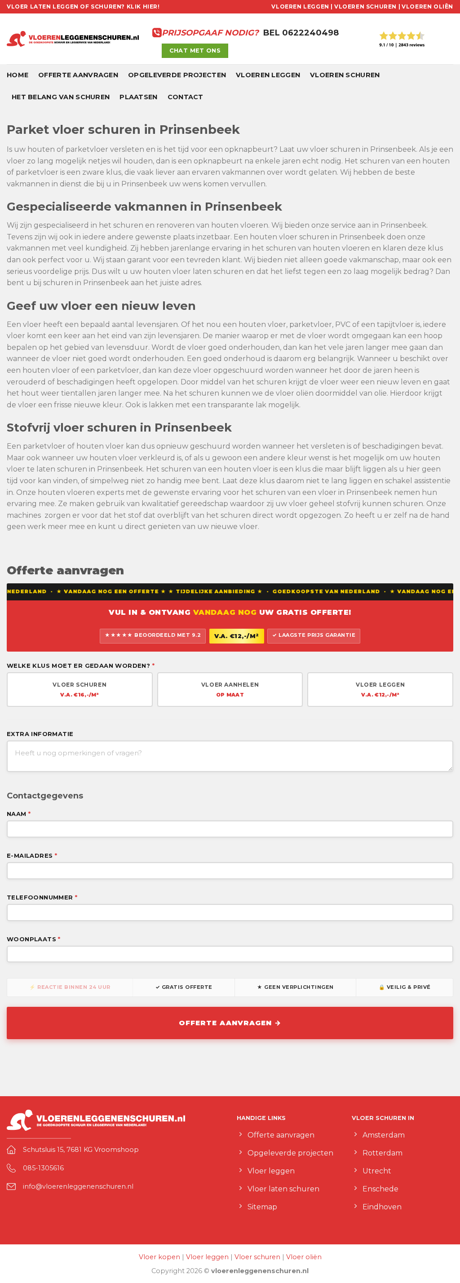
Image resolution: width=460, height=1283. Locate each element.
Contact (185, 97)
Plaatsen (138, 97)
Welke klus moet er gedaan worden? (81, 665)
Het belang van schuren (61, 97)
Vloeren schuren (345, 75)
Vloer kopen (159, 1257)
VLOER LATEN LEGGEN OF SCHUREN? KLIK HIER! (83, 6)
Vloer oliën (304, 1257)
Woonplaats (34, 939)
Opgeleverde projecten (177, 75)
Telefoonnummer (42, 897)
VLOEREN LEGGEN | (302, 6)
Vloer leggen (207, 1257)
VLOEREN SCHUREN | (367, 6)
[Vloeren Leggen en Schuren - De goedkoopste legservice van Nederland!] (73, 39)
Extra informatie (40, 733)
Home (17, 75)
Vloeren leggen (268, 75)
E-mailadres (32, 855)
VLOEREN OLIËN (427, 6)
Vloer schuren (257, 1257)
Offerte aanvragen (78, 75)
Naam (19, 813)
